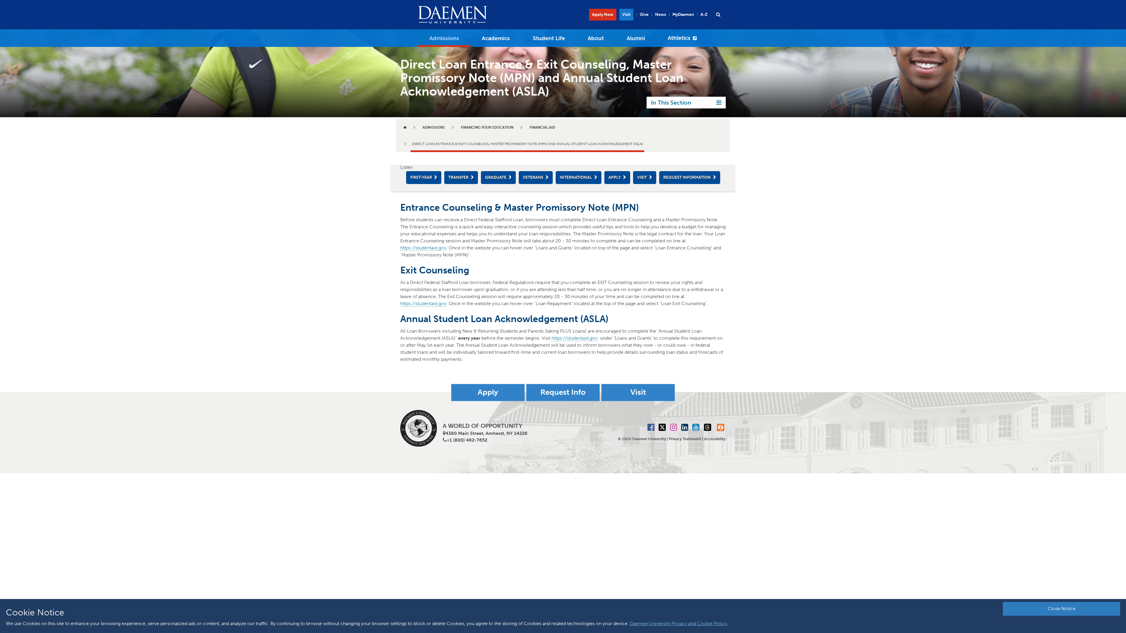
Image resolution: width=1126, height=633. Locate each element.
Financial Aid (542, 127)
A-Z (704, 14)
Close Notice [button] (1062, 608)
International (576, 177)
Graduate (495, 177)
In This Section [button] (671, 102)
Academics (496, 38)
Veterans (533, 177)
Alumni (636, 38)
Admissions (444, 38)
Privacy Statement (685, 439)
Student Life (549, 38)
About (596, 38)
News (660, 14)
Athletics (679, 38)
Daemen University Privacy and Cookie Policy (678, 623)
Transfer (458, 177)
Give (644, 14)
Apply (614, 177)
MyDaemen (683, 14)
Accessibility (715, 439)
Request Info (563, 392)
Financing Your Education (487, 127)
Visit (626, 14)
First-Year (421, 177)
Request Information (687, 177)
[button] (718, 15)
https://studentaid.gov (423, 248)
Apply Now (602, 14)
